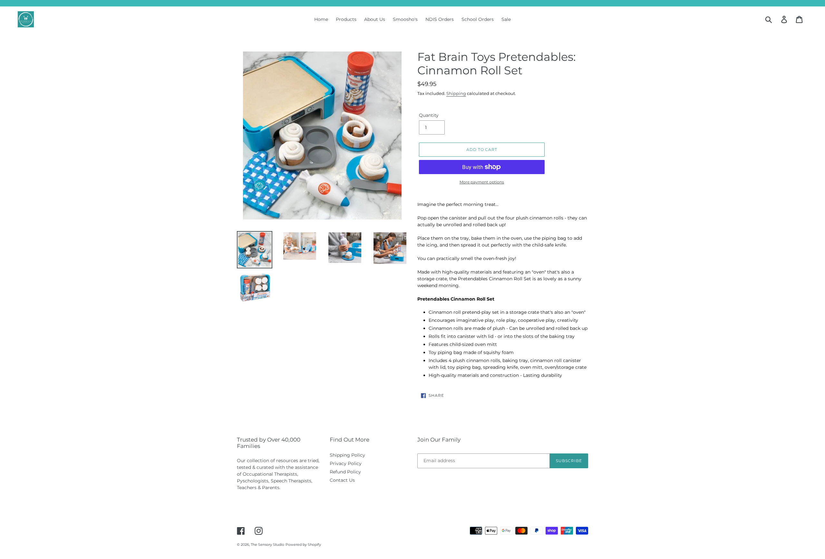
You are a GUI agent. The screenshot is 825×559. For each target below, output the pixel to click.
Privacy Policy (346, 463)
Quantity (429, 115)
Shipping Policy (347, 455)
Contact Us (342, 480)
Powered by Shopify (303, 544)
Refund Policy (345, 472)
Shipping (456, 93)
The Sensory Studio (267, 544)
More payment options (482, 182)
